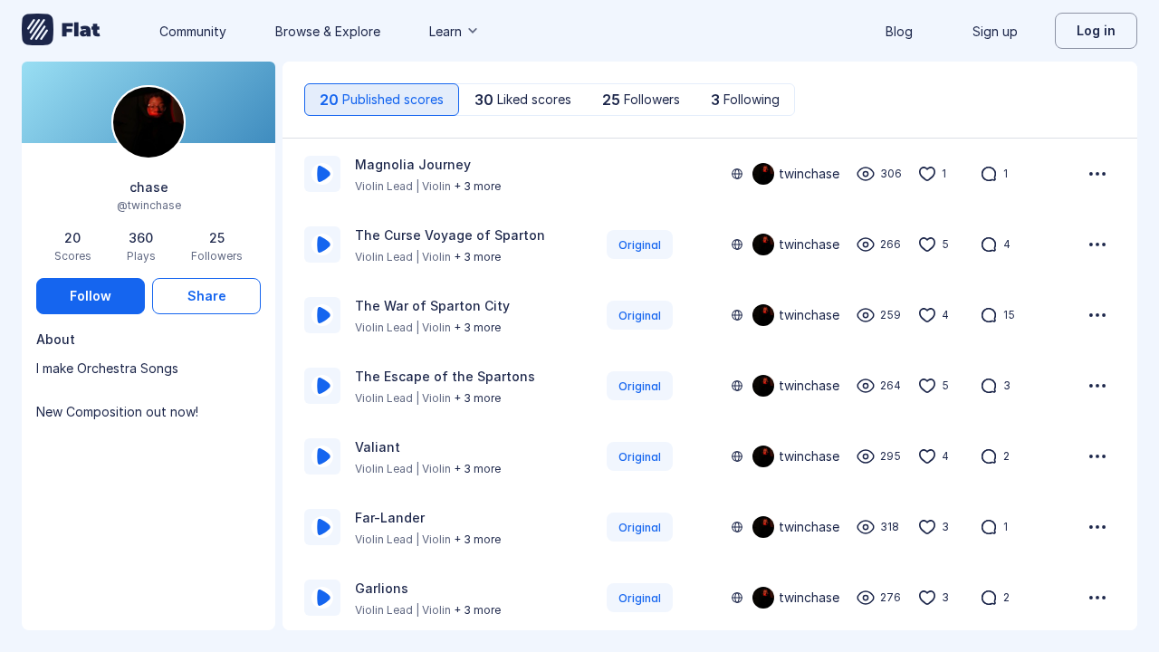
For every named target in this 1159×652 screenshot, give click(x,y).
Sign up (995, 31)
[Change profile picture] (148, 123)
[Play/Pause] (322, 174)
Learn (445, 31)
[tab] (381, 99)
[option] (710, 174)
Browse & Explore (327, 31)
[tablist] (549, 99)
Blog (899, 31)
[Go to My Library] (61, 31)
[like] (927, 174)
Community (192, 31)
